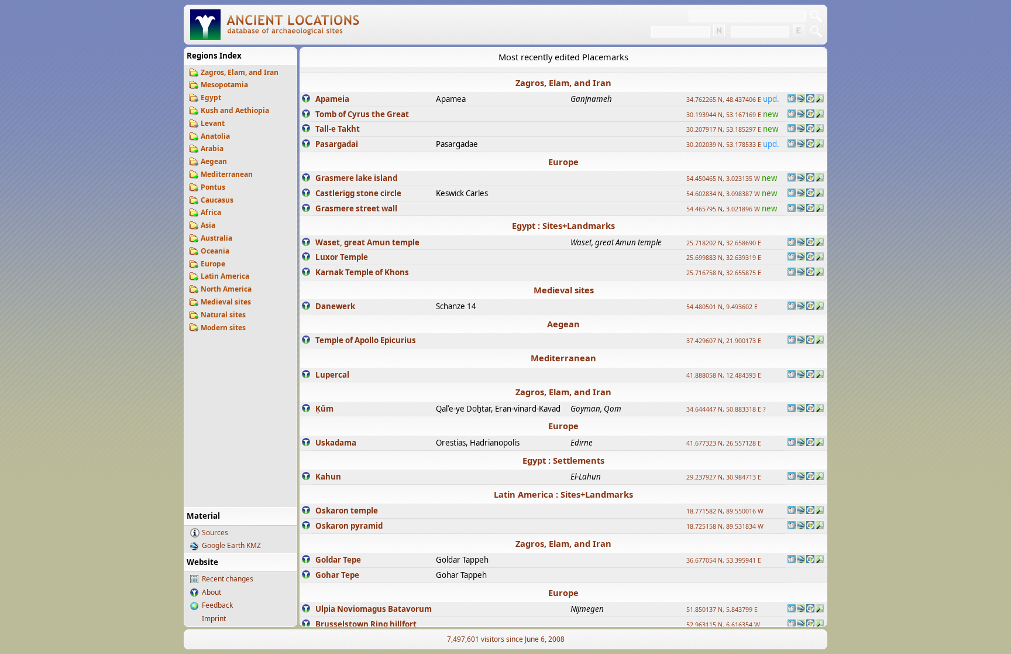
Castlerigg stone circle (358, 193)
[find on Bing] (810, 99)
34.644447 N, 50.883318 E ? (726, 409)
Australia (216, 238)
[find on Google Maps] (801, 99)
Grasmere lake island (356, 178)
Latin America (225, 276)
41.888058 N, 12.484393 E (723, 375)
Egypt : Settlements (563, 460)
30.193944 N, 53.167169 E (723, 115)
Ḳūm (324, 408)
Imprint (214, 619)
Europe (213, 264)
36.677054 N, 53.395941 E (723, 560)
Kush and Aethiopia (235, 110)
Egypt (211, 97)
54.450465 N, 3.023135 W (723, 178)
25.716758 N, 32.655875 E (723, 273)
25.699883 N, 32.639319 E (723, 258)
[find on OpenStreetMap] (819, 99)
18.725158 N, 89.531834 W (725, 526)
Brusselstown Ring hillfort (366, 624)
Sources (215, 532)
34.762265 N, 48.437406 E (723, 99)
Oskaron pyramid (349, 526)
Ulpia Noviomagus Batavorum (373, 609)
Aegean (214, 161)
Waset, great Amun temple (367, 242)
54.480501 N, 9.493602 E (722, 307)
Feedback (217, 605)
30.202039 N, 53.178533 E (723, 145)
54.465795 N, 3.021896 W (723, 209)
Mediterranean (227, 174)
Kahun (328, 476)
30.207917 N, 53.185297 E (723, 129)
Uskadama (335, 442)
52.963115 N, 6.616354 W (723, 625)
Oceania (215, 251)
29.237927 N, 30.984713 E (723, 477)
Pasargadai (336, 144)
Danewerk (335, 306)
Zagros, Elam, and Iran (239, 72)
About (211, 592)
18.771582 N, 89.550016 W (725, 511)
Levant (213, 123)
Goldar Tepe (338, 559)
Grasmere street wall (356, 208)
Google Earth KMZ (231, 545)
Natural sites (223, 315)
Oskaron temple (346, 510)
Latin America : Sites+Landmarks (563, 494)
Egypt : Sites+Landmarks (563, 225)
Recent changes (227, 579)
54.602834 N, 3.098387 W (723, 194)
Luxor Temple (341, 257)
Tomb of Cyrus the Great (362, 114)
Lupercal (332, 374)
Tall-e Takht (337, 129)
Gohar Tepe (337, 575)
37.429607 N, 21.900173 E (723, 341)
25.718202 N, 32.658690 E (723, 243)
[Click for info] (306, 99)
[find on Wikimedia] (791, 99)
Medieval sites (226, 302)
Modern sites (223, 328)
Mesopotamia (224, 85)
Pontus (213, 187)
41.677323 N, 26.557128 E (723, 443)
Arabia (212, 148)
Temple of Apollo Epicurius (365, 340)
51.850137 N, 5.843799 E (722, 609)
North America (226, 289)
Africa (211, 212)
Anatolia (215, 136)
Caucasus (217, 200)
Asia (208, 225)
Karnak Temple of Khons (362, 272)
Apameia (332, 99)
